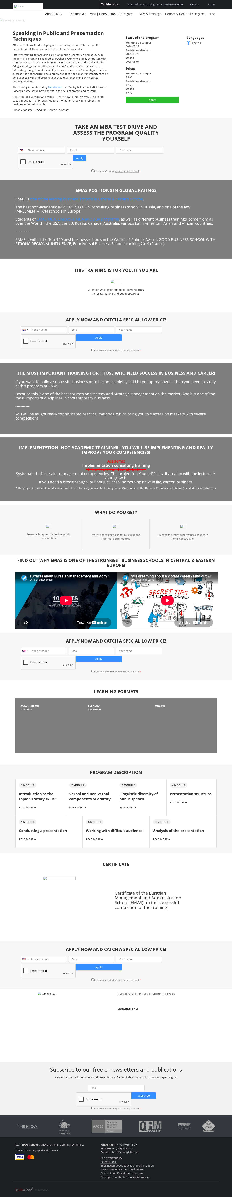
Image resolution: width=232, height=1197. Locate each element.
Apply (152, 100)
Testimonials (77, 14)
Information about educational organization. (127, 1165)
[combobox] (22, 150)
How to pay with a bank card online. (122, 1169)
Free (212, 14)
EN (192, 4)
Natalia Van (55, 87)
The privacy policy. (112, 1158)
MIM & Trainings (150, 14)
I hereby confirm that (116, 171)
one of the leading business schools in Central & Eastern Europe (86, 199)
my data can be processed (127, 171)
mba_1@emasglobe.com (124, 1152)
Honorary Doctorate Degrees (185, 14)
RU (196, 4)
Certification (110, 4)
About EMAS (53, 14)
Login (211, 4)
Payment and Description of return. (122, 1173)
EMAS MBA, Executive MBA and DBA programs (78, 219)
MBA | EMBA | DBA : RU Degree (111, 14)
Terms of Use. (109, 1161)
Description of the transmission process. (125, 1177)
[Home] (28, 6)
